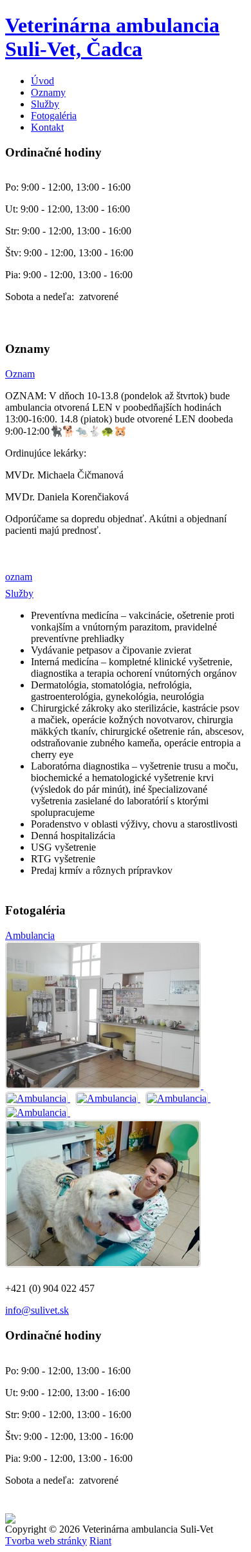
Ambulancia (30, 935)
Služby (45, 104)
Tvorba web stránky (46, 1540)
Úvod (42, 80)
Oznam (20, 373)
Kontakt (47, 127)
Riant (100, 1540)
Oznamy (48, 92)
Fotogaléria (54, 115)
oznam (18, 576)
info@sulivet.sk (37, 1310)
